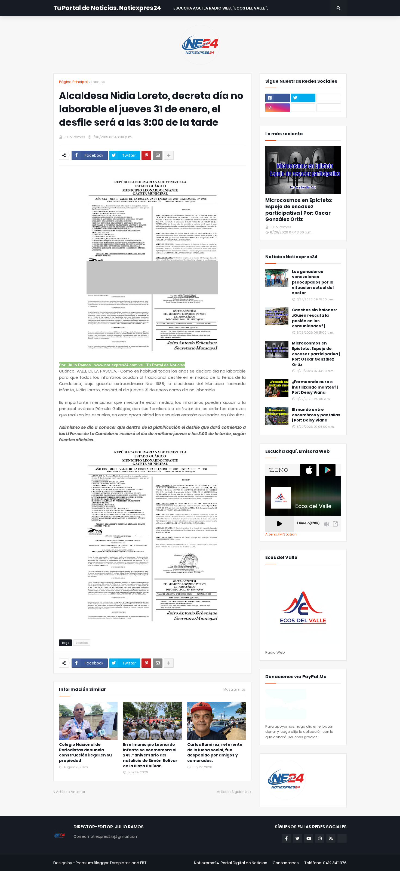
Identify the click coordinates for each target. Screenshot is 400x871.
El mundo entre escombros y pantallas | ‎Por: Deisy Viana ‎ (316, 415)
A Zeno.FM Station (281, 534)
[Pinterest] (146, 155)
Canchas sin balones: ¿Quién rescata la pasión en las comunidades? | (314, 318)
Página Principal (73, 81)
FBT (143, 863)
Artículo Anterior (70, 791)
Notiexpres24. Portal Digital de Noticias (230, 863)
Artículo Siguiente (233, 791)
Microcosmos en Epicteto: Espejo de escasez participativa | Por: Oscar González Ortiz (299, 210)
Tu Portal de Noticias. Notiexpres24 (107, 8)
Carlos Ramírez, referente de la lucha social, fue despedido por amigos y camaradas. (214, 752)
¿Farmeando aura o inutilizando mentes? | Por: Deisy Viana (315, 387)
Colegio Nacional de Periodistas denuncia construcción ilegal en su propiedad (85, 752)
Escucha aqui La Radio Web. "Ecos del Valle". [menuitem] (220, 8)
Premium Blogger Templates (103, 863)
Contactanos (286, 863)
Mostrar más (234, 689)
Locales (98, 81)
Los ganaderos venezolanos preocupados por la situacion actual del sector (313, 282)
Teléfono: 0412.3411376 (325, 863)
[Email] (157, 155)
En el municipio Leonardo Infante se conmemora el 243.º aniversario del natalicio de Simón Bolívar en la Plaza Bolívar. (150, 755)
